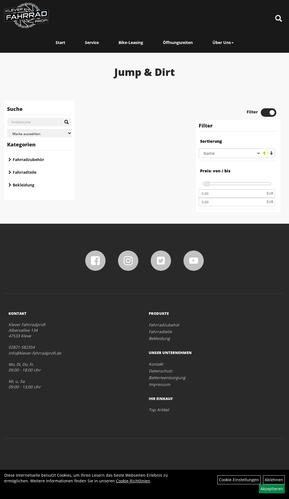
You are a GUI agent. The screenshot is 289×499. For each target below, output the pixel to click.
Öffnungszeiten (178, 42)
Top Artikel (159, 409)
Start (60, 42)
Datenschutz (160, 370)
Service (92, 42)
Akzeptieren (271, 488)
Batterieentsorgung (167, 377)
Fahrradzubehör (28, 159)
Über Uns (222, 42)
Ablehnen (274, 479)
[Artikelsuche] (278, 18)
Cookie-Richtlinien (133, 480)
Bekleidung (23, 185)
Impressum (159, 384)
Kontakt (156, 364)
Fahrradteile (24, 172)
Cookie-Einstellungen (239, 479)
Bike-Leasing (131, 42)
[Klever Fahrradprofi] (26, 15)
